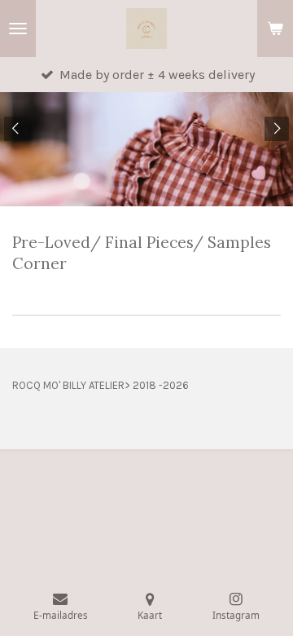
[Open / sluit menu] (18, 28)
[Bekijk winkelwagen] (275, 28)
